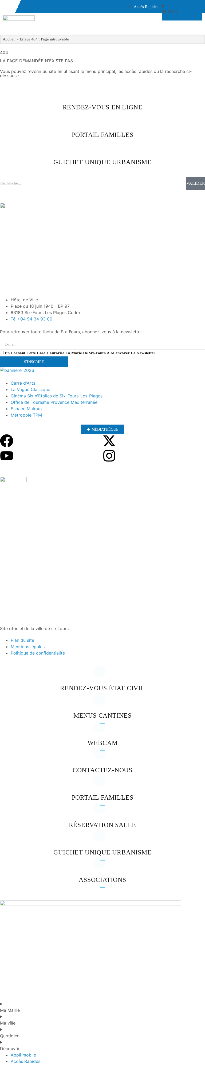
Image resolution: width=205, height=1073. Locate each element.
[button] (102, 605)
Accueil (9, 39)
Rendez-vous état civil (102, 688)
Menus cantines (102, 715)
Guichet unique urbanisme (102, 852)
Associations (102, 879)
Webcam (103, 742)
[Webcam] (102, 730)
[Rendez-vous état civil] (102, 675)
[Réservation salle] (102, 812)
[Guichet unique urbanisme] (102, 839)
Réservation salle (102, 824)
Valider (195, 183)
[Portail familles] (102, 785)
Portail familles (102, 797)
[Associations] (102, 867)
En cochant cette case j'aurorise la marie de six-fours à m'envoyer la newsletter (80, 353)
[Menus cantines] (102, 703)
